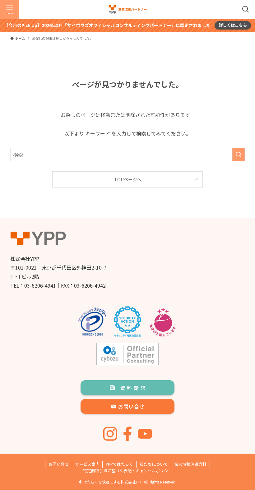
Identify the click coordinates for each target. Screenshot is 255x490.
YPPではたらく (119, 464)
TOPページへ (127, 179)
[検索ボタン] (245, 9)
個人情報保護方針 (190, 464)
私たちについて (154, 464)
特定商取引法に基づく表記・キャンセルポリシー (127, 471)
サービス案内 (87, 464)
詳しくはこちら (233, 25)
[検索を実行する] (238, 154)
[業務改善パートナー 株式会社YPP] (127, 9)
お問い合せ (59, 464)
